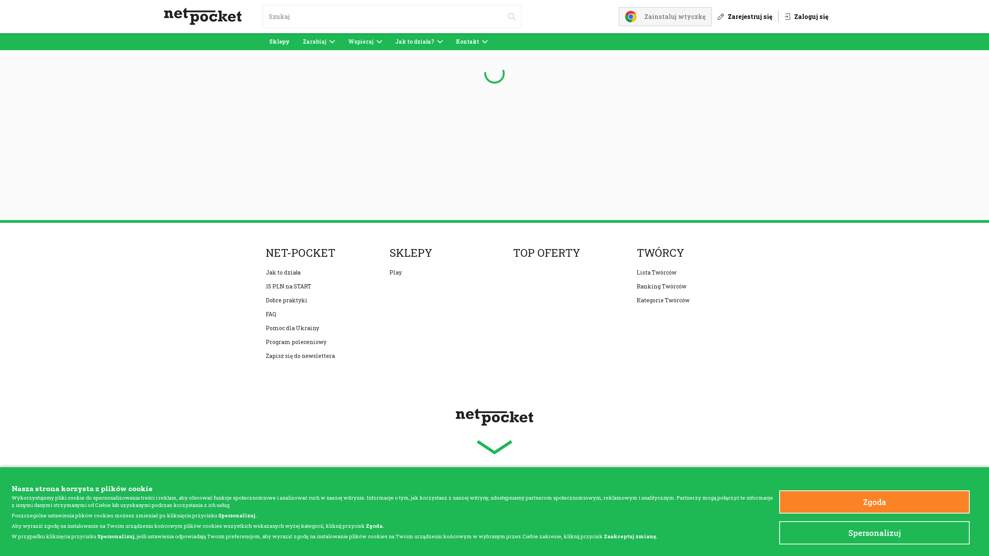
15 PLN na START (288, 286)
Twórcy (660, 253)
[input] (392, 16)
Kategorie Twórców (663, 300)
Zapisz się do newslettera (300, 355)
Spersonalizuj (874, 533)
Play (395, 272)
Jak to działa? (414, 41)
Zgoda (874, 502)
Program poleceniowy (296, 342)
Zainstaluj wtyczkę (674, 16)
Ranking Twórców (662, 286)
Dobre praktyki (287, 300)
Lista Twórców (656, 272)
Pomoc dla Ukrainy (292, 328)
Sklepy (279, 41)
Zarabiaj (314, 41)
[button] (494, 447)
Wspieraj (361, 41)
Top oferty (546, 253)
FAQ (271, 314)
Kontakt (467, 41)
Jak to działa (283, 272)
